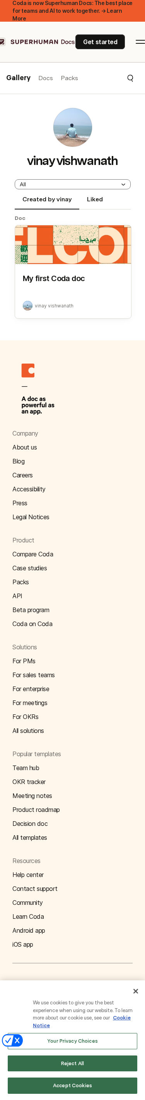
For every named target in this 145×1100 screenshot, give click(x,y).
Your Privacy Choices (72, 1041)
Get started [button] (100, 42)
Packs (69, 78)
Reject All (72, 1063)
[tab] (47, 202)
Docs (45, 78)
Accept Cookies (72, 1085)
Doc (20, 218)
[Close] (135, 991)
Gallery (18, 78)
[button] (106, 78)
